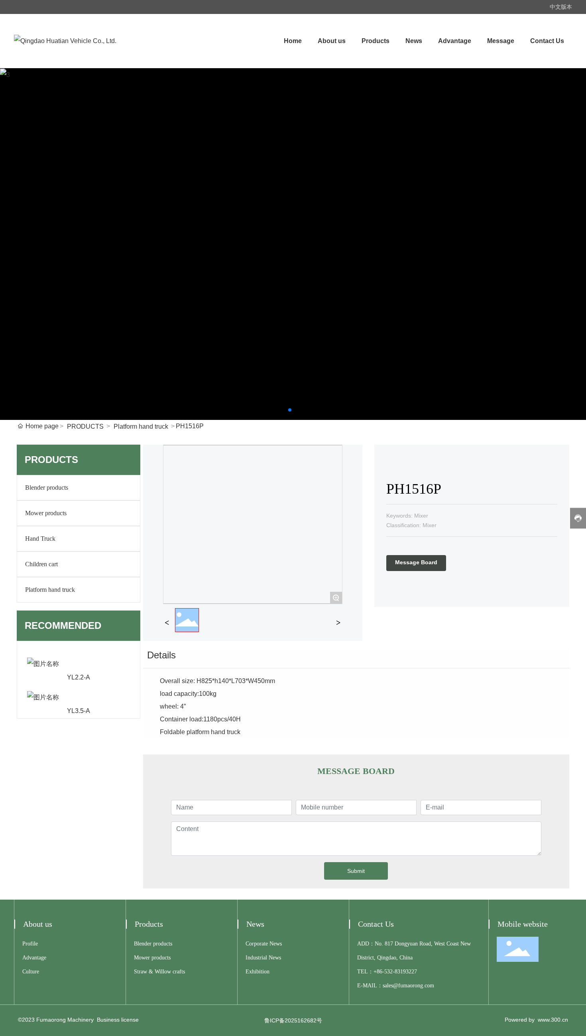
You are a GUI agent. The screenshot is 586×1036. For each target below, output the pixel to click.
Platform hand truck (141, 426)
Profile (30, 944)
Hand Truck (40, 538)
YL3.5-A (78, 710)
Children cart (41, 564)
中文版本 (561, 7)
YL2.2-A (78, 677)
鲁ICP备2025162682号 (293, 1020)
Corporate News (264, 944)
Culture (30, 972)
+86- (379, 972)
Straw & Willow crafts (159, 972)
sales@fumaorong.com (408, 986)
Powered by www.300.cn (536, 1019)
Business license (118, 1019)
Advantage (34, 958)
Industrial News (263, 958)
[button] (289, 410)
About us (37, 924)
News (255, 924)
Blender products (46, 487)
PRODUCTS (85, 426)
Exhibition (257, 972)
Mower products (46, 513)
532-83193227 (400, 972)
